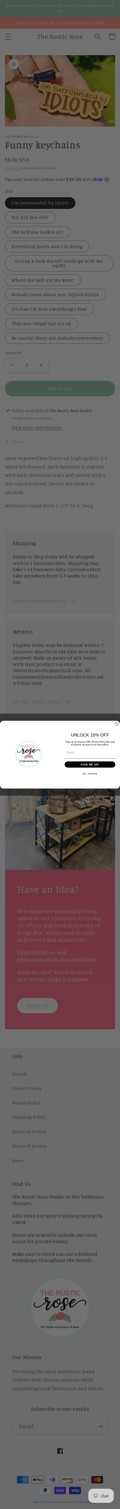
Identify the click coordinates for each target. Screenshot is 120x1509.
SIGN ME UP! (90, 764)
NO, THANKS (90, 774)
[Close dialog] (116, 724)
